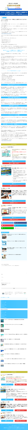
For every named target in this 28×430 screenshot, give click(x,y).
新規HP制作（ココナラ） (14, 202)
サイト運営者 (7, 424)
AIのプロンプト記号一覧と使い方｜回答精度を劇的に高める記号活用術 (14, 319)
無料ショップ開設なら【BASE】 (14, 163)
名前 (2, 274)
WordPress (3, 306)
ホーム (2, 300)
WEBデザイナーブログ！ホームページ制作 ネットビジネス (14, 427)
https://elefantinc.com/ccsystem (6, 33)
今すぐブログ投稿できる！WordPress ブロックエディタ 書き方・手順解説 (14, 363)
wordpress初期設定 (4, 307)
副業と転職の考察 (6, 329)
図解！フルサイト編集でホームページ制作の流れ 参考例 (12, 339)
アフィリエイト (4, 303)
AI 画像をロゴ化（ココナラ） (14, 219)
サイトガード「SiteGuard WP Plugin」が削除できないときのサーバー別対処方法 (15, 334)
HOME (1, 424)
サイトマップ (4, 424)
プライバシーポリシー (12, 424)
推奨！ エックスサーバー (14, 185)
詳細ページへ (14, 161)
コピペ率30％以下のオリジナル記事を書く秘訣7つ (14, 254)
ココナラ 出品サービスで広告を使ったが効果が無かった (12, 353)
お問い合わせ (15, 425)
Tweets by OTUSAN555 (4, 309)
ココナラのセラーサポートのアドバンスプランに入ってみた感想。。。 (14, 324)
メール (2, 277)
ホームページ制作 (4, 302)
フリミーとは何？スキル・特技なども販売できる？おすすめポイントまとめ (14, 358)
